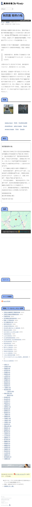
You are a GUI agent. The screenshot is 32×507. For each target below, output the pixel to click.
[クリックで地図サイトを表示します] (16, 220)
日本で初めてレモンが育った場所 (11, 332)
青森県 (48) (7, 368)
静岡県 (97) (7, 411)
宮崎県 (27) (7, 455)
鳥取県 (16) (7, 428)
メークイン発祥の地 (8, 353)
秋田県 (7, 22)
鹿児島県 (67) (7, 457)
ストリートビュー (24, 232)
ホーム (2, 22)
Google (22, 129)
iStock (25, 126)
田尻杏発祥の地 (7, 343)
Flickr (17, 129)
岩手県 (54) (7, 370)
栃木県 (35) (7, 382)
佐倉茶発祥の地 (7, 334)
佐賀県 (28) (7, 447)
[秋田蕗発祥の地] (8, 113)
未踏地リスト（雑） (9, 486)
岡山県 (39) (7, 432)
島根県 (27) (7, 430)
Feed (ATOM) (6, 301)
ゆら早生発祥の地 (8, 341)
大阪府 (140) (7, 420)
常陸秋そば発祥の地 (8, 351)
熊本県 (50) (7, 451)
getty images (18, 126)
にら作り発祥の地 (8, 335)
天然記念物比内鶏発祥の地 (11, 314)
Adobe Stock (9, 123)
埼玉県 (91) (7, 385)
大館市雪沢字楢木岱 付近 (10, 232)
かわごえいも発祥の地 (9, 360)
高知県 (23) (7, 443)
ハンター (3, 501)
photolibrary (9, 126)
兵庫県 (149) (7, 422)
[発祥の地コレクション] (12, 4)
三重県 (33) (7, 414)
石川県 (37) (7, 401)
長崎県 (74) (7, 449)
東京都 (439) (7, 389)
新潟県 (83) (7, 397)
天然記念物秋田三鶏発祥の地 (12, 312)
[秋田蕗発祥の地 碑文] (23, 113)
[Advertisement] (16, 256)
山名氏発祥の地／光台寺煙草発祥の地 (12, 339)
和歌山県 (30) (7, 426)
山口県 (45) (7, 435)
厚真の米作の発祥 (8, 330)
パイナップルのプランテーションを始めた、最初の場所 (16, 357)
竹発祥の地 (7, 316)
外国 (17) (6, 364)
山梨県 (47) (7, 405)
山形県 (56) (7, 376)
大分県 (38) (7, 453)
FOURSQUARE (23, 123)
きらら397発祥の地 (8, 349)
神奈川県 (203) (8, 393)
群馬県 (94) (7, 384)
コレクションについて (6, 498)
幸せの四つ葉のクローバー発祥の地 (12, 328)
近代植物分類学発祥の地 (10, 318)
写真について (4, 503)
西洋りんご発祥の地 (8, 347)
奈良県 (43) (7, 424)
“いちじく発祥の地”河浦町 (9, 355)
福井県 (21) (7, 403)
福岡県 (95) (7, 445)
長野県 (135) (7, 407)
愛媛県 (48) (7, 441)
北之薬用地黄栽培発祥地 (9, 337)
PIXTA (15, 123)
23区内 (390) (10, 391)
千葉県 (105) (7, 387)
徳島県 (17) (7, 437)
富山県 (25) (7, 399)
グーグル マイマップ (20, 474)
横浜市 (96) (10, 395)
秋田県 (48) (7, 374)
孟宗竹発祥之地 (8, 324)
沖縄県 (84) (7, 459)
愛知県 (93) (7, 412)
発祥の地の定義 (5, 499)
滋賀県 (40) (7, 416)
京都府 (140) (7, 418)
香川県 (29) (7, 439)
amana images (9, 129)
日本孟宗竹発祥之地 (9, 326)
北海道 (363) (7, 366)
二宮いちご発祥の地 (8, 345)
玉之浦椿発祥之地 (8, 322)
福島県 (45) (7, 378)
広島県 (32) (7, 434)
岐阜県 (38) (7, 409)
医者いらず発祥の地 (9, 320)
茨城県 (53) (7, 380)
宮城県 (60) (7, 372)
